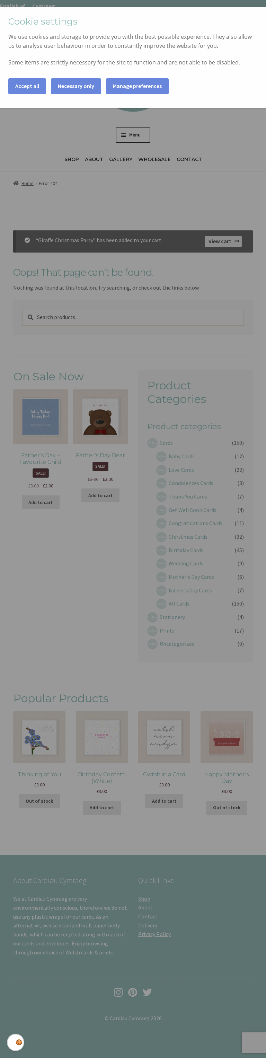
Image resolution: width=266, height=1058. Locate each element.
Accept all (27, 85)
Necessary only (76, 85)
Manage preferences (137, 85)
